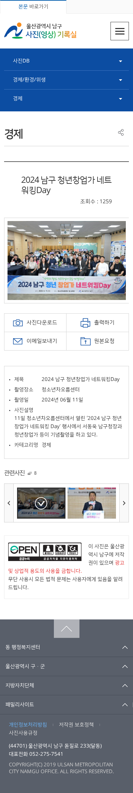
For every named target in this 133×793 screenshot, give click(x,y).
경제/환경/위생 (29, 80)
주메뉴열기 (119, 31)
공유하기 (121, 132)
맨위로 (66, 628)
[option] (66, 260)
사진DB (21, 61)
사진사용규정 (23, 733)
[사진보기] (41, 503)
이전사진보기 (9, 502)
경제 (18, 98)
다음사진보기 (124, 502)
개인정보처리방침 (28, 725)
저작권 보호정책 (76, 725)
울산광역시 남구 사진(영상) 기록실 (40, 31)
